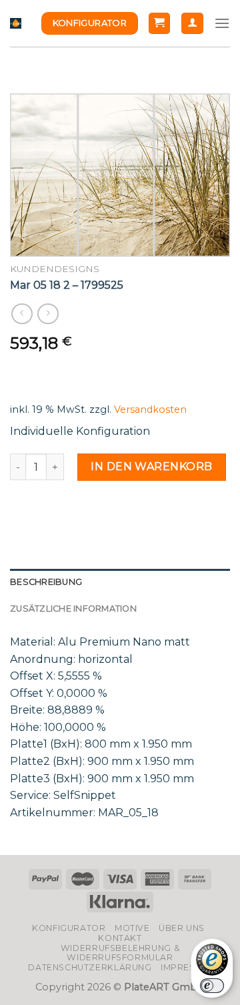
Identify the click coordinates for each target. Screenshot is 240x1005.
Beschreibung (46, 582)
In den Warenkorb (152, 466)
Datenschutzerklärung (89, 967)
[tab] (120, 582)
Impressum (188, 967)
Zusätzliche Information (73, 609)
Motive (132, 928)
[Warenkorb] (160, 24)
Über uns (182, 928)
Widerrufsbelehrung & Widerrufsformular (120, 953)
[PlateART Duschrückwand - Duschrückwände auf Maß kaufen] (15, 23)
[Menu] (222, 23)
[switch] (212, 985)
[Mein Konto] (192, 24)
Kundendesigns (54, 268)
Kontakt (119, 938)
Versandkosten (150, 409)
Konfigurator (68, 928)
